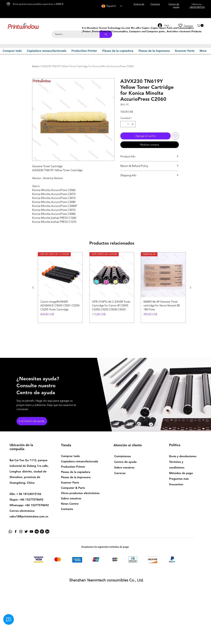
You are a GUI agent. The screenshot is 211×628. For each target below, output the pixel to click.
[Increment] (133, 124)
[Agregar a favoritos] (175, 135)
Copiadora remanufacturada (79, 461)
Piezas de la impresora (75, 477)
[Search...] (106, 34)
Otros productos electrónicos (80, 493)
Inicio (35, 66)
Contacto (67, 509)
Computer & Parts (73, 487)
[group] (112, 287)
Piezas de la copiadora (75, 472)
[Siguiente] (191, 288)
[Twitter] (26, 531)
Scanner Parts (70, 482)
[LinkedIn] (47, 531)
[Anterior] (33, 288)
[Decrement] (123, 124)
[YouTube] (31, 531)
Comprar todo (70, 456)
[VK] (37, 531)
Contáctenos (122, 456)
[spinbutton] (128, 124)
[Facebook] (16, 531)
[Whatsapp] (10, 531)
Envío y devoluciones (182, 456)
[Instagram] (21, 531)
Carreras (120, 473)
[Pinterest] (42, 531)
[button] (200, 25)
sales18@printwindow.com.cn (29, 516)
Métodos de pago (181, 473)
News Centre (70, 503)
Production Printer (73, 466)
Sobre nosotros (71, 498)
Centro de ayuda (125, 461)
